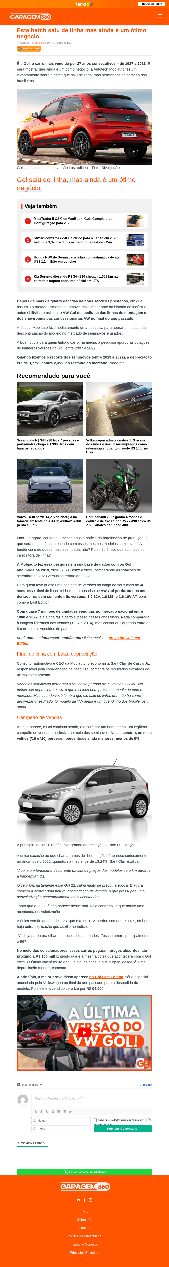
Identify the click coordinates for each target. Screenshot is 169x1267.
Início (84, 1211)
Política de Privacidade (84, 1236)
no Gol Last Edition (106, 977)
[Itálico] (41, 1111)
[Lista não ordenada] (64, 1111)
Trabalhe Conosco (84, 1244)
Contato (84, 1228)
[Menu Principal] (160, 17)
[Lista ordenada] (59, 1111)
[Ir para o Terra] (84, 4)
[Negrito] (36, 1111)
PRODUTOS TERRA (151, 4)
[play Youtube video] (84, 1033)
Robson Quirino (38, 43)
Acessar (146, 1084)
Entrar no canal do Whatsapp (87, 1172)
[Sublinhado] (47, 1111)
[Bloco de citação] (70, 1111)
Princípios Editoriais (84, 1252)
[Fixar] (53, 1111)
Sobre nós (84, 1219)
